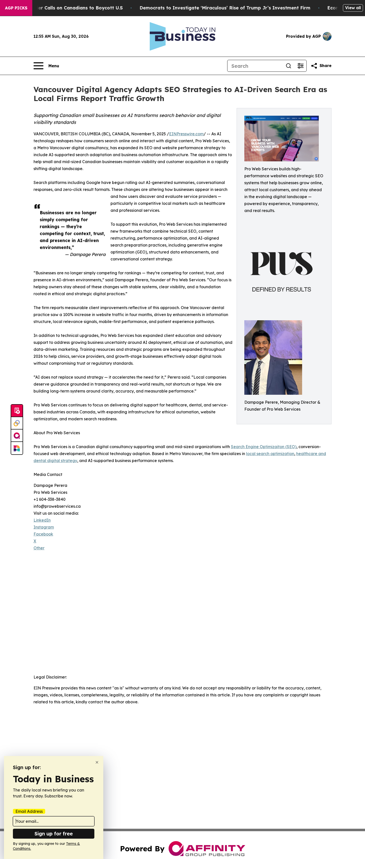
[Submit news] (17, 411)
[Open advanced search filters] (300, 66)
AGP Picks (16, 7)
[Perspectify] (17, 423)
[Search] (288, 66)
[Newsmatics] (17, 448)
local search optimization (270, 453)
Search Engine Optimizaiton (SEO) (263, 446)
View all (353, 7)
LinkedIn (42, 520)
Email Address (29, 811)
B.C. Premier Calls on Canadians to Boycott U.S (69, 8)
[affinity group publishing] (17, 436)
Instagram (44, 527)
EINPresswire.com (186, 133)
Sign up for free (54, 833)
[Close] (97, 762)
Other (39, 547)
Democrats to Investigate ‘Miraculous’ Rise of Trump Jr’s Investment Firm (225, 8)
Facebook (43, 534)
